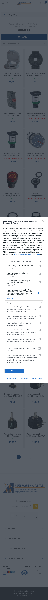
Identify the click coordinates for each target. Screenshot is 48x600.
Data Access (24, 378)
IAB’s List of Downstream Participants (27, 254)
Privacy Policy (37, 378)
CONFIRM (14, 371)
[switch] (39, 266)
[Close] (44, 221)
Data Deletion (11, 378)
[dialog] (24, 300)
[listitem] (24, 261)
